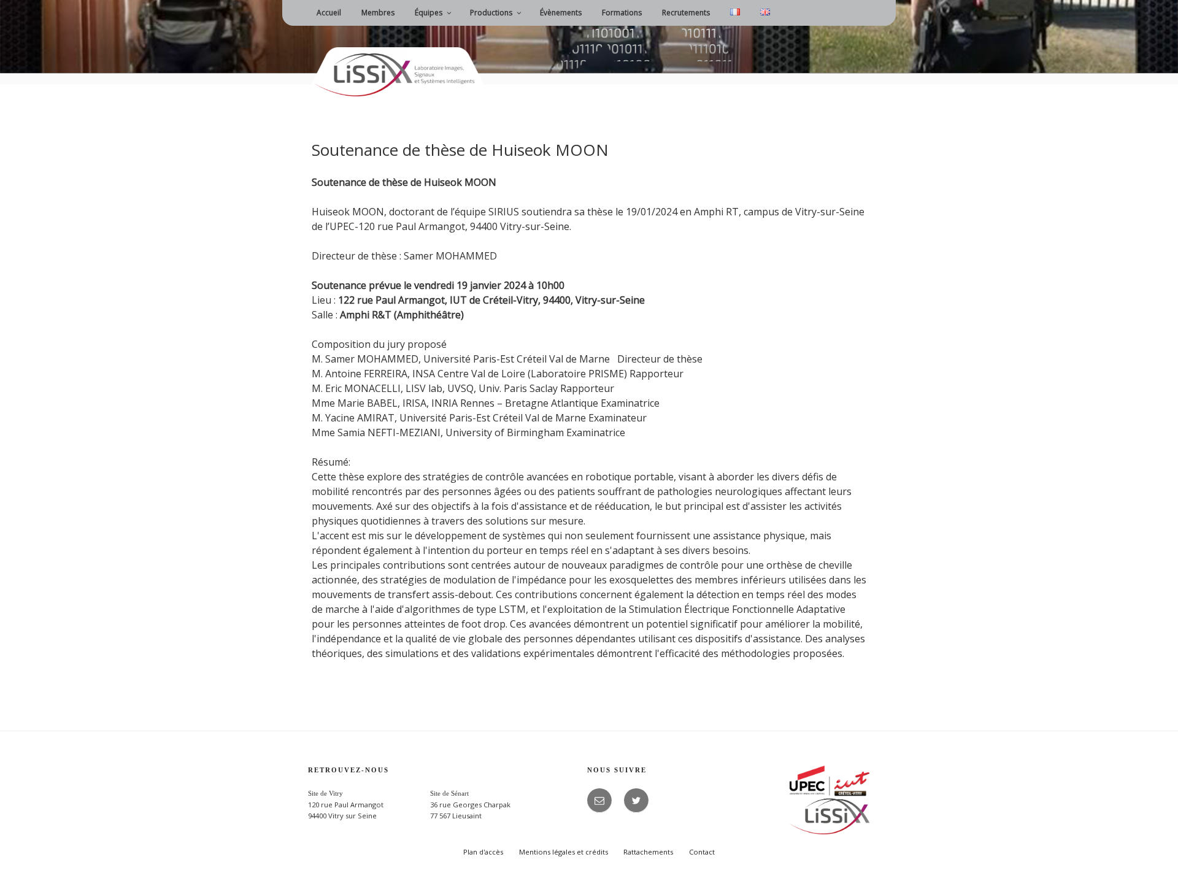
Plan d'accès (483, 851)
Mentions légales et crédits (563, 851)
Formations (622, 12)
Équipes (428, 12)
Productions (491, 12)
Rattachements (648, 851)
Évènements (561, 12)
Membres (378, 12)
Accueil (329, 12)
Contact (702, 851)
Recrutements (686, 12)
